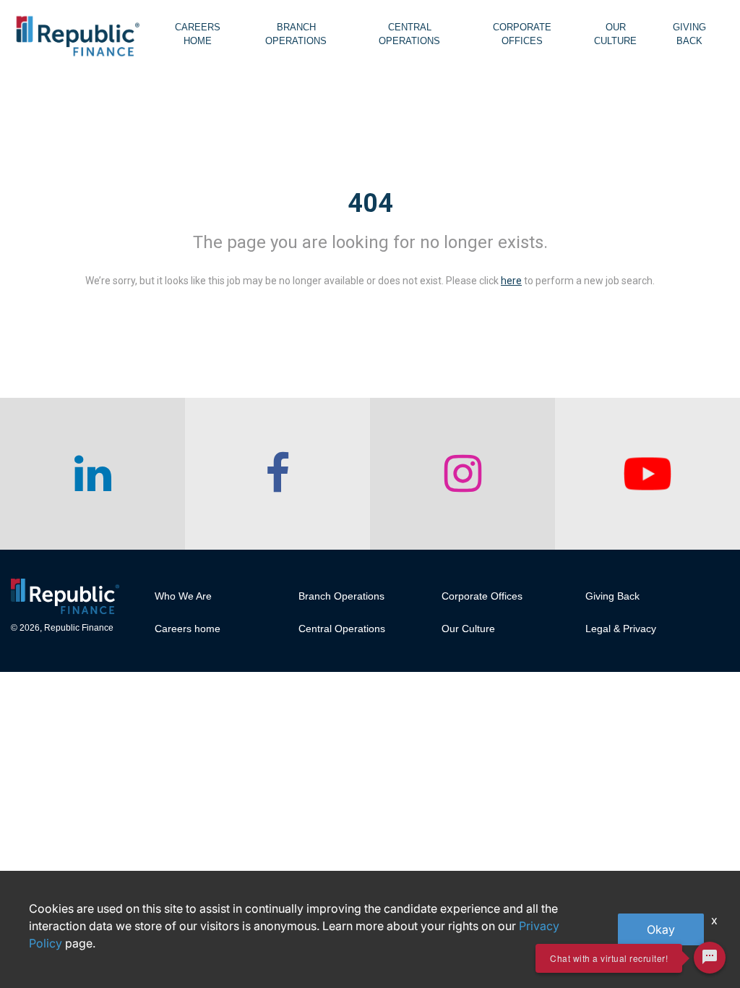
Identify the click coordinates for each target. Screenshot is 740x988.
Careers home (187, 628)
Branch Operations (296, 34)
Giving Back (689, 34)
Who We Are (183, 596)
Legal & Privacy (620, 628)
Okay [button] (661, 929)
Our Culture (615, 34)
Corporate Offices (522, 34)
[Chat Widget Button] (710, 958)
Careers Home (197, 34)
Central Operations (409, 34)
